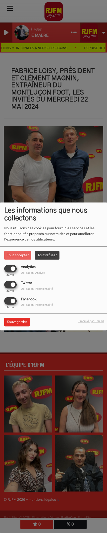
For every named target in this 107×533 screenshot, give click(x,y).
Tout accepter (18, 255)
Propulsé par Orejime (91, 321)
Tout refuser (47, 255)
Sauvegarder (17, 322)
